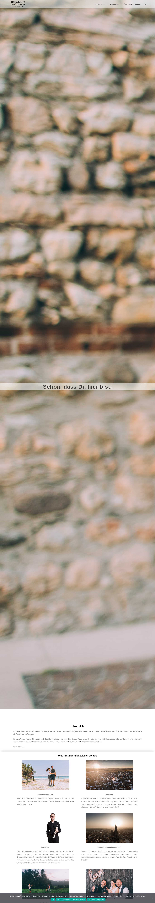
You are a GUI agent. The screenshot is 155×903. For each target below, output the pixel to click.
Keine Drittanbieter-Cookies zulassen (71, 900)
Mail (79, 742)
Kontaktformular (71, 742)
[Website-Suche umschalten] (145, 4)
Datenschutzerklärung (96, 900)
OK (53, 900)
